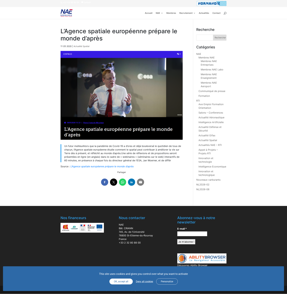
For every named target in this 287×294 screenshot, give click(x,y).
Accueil (148, 13)
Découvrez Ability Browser (192, 265)
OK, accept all (121, 281)
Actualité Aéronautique (211, 117)
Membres (171, 13)
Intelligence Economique (212, 166)
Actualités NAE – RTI (210, 144)
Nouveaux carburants (208, 179)
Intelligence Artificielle (211, 122)
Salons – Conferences (211, 112)
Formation (204, 95)
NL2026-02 (202, 184)
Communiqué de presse (212, 91)
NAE (158, 13)
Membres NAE (207, 57)
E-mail (182, 228)
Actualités (204, 13)
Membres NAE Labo (212, 69)
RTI (198, 100)
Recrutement (186, 13)
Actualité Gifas (207, 135)
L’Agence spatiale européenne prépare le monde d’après (102, 166)
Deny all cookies (144, 281)
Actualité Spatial (81, 46)
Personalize (167, 281)
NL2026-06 (202, 189)
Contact (216, 13)
